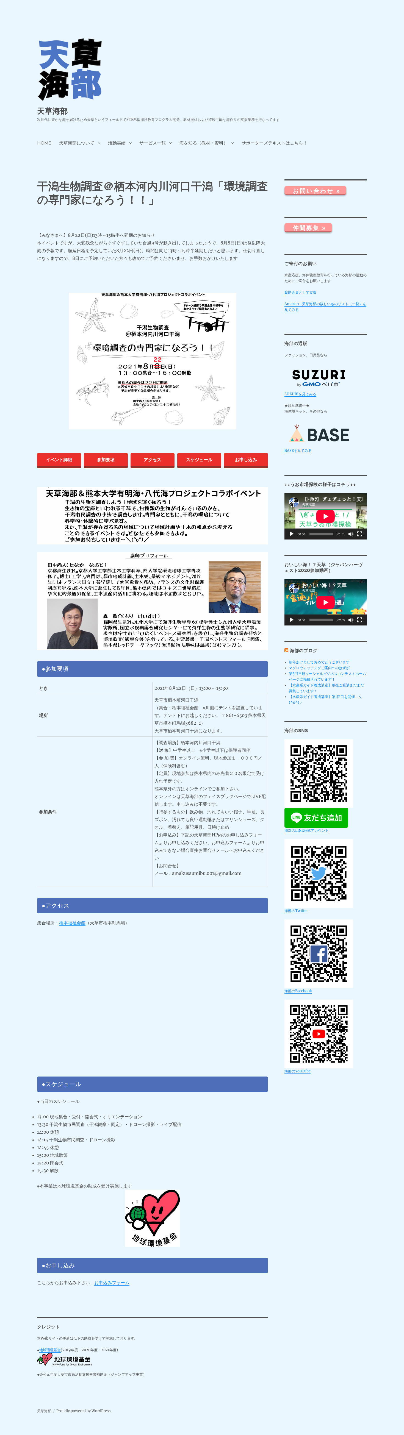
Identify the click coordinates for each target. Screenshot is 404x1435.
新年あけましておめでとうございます (319, 662)
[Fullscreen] (360, 534)
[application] (325, 516)
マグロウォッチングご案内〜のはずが (319, 668)
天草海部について (76, 143)
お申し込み (246, 459)
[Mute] (351, 534)
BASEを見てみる (298, 450)
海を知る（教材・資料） (203, 143)
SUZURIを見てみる (300, 394)
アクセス (152, 459)
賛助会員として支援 (300, 292)
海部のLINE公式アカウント (306, 830)
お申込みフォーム (111, 1282)
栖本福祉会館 (72, 922)
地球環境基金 (50, 1350)
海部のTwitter (296, 910)
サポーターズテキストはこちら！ (275, 143)
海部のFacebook (298, 991)
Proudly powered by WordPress (83, 1411)
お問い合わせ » (317, 191)
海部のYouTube (297, 1071)
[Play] (292, 534)
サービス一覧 (152, 143)
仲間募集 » (309, 228)
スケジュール (199, 459)
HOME (44, 143)
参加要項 (106, 459)
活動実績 (117, 143)
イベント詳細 (59, 459)
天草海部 (52, 111)
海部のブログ (304, 650)
